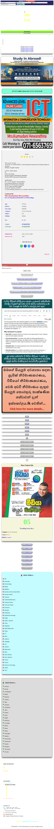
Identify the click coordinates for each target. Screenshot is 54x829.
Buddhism (6, 589)
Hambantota (7, 707)
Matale (6, 728)
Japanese (6, 639)
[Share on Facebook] (25, 246)
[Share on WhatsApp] (21, 246)
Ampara (6, 689)
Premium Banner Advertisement (15, 787)
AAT (5, 578)
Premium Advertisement (13, 789)
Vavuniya (6, 752)
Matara (6, 731)
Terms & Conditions (9, 767)
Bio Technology (7, 584)
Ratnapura (6, 746)
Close (29, 270)
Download (27, 31)
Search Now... (20, 4)
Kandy (5, 715)
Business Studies (8, 594)
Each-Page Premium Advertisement (16, 794)
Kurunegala (7, 723)
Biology (6, 586)
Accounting (7, 581)
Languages (6, 641)
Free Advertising (8, 783)
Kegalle (6, 718)
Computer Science (8, 602)
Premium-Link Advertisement (14, 792)
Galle (5, 702)
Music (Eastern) (8, 654)
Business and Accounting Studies (12, 592)
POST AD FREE (27, 33)
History (6, 631)
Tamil (5, 670)
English (6, 618)
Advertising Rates (9, 798)
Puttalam (6, 744)
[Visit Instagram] (32, 246)
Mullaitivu (6, 736)
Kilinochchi (6, 720)
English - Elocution (8, 620)
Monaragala (7, 733)
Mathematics (7, 649)
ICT (5, 633)
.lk (22, 1)
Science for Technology (9, 665)
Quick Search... (31, 1)
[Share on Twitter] (29, 246)
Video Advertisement (12, 796)
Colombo (6, 699)
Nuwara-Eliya (7, 738)
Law (5, 644)
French (6, 623)
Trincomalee (7, 749)
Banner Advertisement (13, 786)
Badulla (6, 694)
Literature (6, 646)
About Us (7, 769)
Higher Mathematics (9, 628)
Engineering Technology (9, 615)
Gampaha (6, 704)
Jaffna (5, 710)
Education (6, 610)
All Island (6, 686)
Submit (25, 270)
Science (6, 662)
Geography (7, 626)
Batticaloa (6, 697)
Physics (6, 660)
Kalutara (6, 712)
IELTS (5, 636)
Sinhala (6, 667)
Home (6, 771)
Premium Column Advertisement (15, 791)
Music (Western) (8, 657)
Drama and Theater (8, 605)
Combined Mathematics (9, 599)
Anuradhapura (7, 691)
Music (5, 652)
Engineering (7, 612)
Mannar (6, 725)
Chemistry (6, 597)
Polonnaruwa (7, 741)
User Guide (7, 765)
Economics (7, 607)
